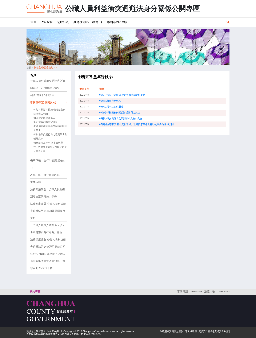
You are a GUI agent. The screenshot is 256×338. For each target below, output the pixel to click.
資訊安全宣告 (206, 331)
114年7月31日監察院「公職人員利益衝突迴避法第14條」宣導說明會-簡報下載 (47, 261)
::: (27, 22)
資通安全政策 (221, 331)
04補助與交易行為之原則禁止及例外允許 (50, 136)
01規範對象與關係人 (44, 118)
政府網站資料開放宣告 (171, 331)
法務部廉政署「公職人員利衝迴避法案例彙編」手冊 (47, 193)
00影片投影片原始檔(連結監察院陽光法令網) (49, 111)
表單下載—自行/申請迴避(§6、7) (48, 164)
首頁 (29, 67)
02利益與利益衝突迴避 (45, 122)
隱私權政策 (191, 331)
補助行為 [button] (63, 22)
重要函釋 (35, 182)
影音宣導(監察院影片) (45, 67)
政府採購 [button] (47, 22)
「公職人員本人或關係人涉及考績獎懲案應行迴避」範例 (47, 229)
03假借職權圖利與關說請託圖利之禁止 (50, 128)
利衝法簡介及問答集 (42, 95)
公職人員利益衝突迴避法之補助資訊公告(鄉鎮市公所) (47, 84)
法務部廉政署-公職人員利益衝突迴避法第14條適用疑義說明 (48, 243)
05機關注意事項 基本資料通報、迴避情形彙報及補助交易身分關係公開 (50, 146)
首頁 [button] (33, 22)
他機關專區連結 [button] (116, 22)
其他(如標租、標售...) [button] (87, 22)
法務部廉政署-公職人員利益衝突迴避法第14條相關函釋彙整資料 (48, 210)
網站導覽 (35, 291)
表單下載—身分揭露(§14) (45, 174)
